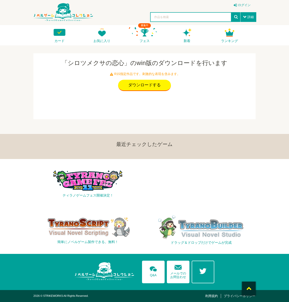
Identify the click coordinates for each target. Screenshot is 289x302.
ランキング (229, 41)
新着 (187, 41)
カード (59, 41)
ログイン (244, 5)
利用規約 (211, 296)
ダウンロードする (144, 85)
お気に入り (101, 41)
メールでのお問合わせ (178, 270)
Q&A (153, 270)
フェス (145, 41)
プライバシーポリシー (239, 296)
